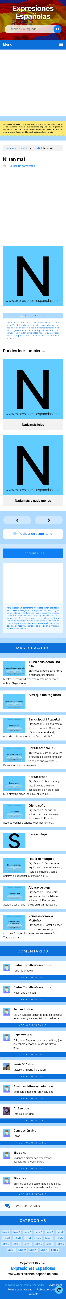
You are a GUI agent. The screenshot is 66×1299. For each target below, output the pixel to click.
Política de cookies (47, 1289)
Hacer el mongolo (41, 859)
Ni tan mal (14, 159)
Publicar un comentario (21, 165)
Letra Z (54, 1249)
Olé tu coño (37, 805)
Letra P (27, 1244)
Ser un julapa (38, 834)
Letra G (6, 1238)
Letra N (5, 1244)
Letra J (37, 1238)
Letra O (16, 1244)
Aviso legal (55, 1285)
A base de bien (39, 887)
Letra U (22, 1249)
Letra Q (38, 1244)
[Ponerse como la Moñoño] (14, 929)
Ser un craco (38, 777)
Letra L (48, 1238)
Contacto (33, 1294)
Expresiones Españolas (33, 12)
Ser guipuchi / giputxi (44, 719)
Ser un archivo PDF (42, 748)
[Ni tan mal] (33, 305)
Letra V (33, 1249)
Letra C (27, 1232)
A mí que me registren (45, 695)
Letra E (49, 1232)
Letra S (60, 1244)
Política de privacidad (20, 1289)
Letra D (38, 1232)
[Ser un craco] (14, 789)
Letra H (17, 1238)
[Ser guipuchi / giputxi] (14, 732)
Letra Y (44, 1249)
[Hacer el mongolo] (14, 871)
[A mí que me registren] (14, 707)
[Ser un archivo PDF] (14, 761)
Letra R (49, 1244)
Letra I (28, 1238)
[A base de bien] (14, 900)
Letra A (5, 1232)
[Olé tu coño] (14, 818)
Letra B (16, 1232)
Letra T (11, 1249)
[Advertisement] (33, 83)
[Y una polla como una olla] (14, 674)
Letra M (59, 1238)
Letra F (60, 1232)
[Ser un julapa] (14, 847)
